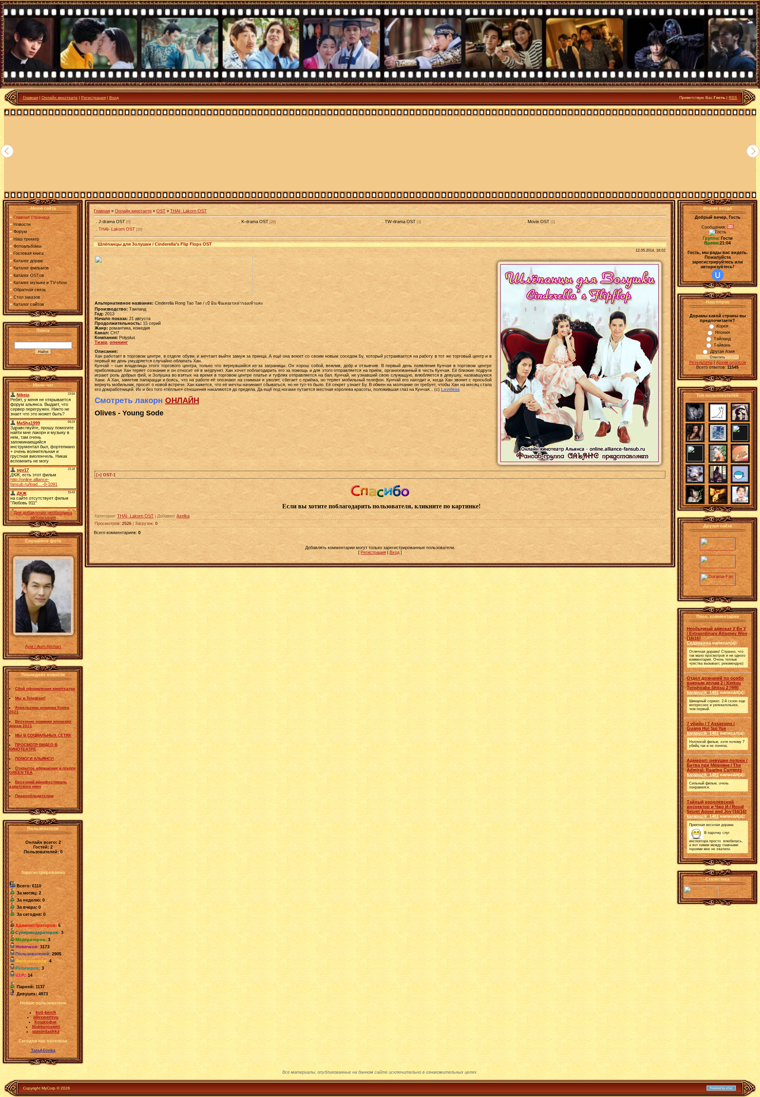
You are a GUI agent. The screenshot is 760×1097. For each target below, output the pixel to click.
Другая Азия (722, 351)
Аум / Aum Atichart (43, 646)
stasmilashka (45, 1031)
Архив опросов (731, 362)
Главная (30, 97)
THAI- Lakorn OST (188, 210)
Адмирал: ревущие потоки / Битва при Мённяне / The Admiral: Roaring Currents (717, 765)
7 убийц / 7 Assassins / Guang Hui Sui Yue (711, 726)
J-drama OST (112, 221)
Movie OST (538, 221)
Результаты (700, 362)
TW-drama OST (400, 221)
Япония (722, 332)
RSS (733, 97)
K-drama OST (254, 221)
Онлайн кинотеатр (60, 97)
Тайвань (722, 345)
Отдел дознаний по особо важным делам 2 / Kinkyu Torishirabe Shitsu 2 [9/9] (715, 683)
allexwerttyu (46, 1017)
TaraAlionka (43, 1050)
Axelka (183, 515)
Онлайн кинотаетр (133, 210)
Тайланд (722, 338)
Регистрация (93, 97)
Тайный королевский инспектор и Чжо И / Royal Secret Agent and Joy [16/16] (717, 807)
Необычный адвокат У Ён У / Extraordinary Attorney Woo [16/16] (717, 633)
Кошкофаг (45, 1021)
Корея (722, 326)
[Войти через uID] (718, 275)
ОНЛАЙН (182, 400)
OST (160, 210)
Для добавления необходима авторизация (43, 515)
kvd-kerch (46, 1012)
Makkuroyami (46, 1026)
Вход (114, 97)
